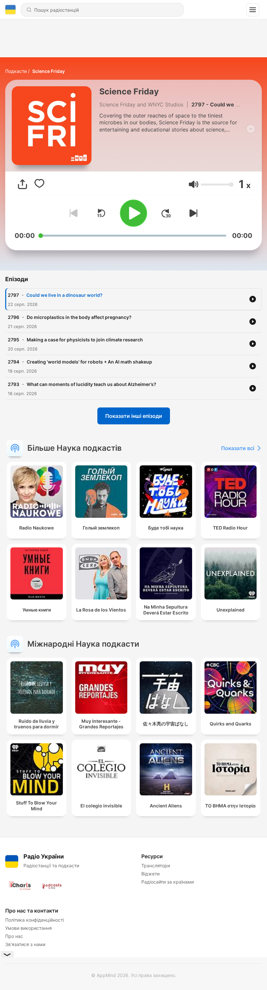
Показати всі (237, 448)
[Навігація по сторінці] (252, 9)
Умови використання (28, 928)
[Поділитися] (22, 184)
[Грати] (133, 213)
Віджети (150, 873)
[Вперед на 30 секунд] (166, 213)
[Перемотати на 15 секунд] (101, 213)
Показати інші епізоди (133, 416)
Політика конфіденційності (34, 920)
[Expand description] (250, 128)
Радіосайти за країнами (167, 882)
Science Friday (48, 71)
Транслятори (155, 865)
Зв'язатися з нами (25, 944)
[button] (193, 184)
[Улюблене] (39, 184)
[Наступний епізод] (192, 213)
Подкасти (16, 71)
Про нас (14, 936)
